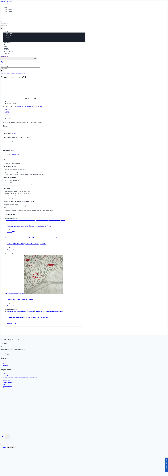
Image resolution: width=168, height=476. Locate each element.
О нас (5, 46)
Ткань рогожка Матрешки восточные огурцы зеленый (28, 317)
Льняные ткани (9, 33)
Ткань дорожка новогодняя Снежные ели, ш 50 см (26, 244)
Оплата (6, 48)
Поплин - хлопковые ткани (23, 106)
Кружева (8, 39)
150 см (14, 133)
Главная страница (5, 73)
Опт (5, 44)
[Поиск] (2, 28)
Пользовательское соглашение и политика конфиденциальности (20, 377)
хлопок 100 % (15, 154)
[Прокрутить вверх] (3, 437)
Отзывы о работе (9, 51)
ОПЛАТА (7, 114)
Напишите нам (8, 9)
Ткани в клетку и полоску (36, 106)
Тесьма (7, 40)
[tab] (44, 109)
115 (13, 150)
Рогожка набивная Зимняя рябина (20, 300)
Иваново (14, 159)
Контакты (7, 53)
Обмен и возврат (9, 42)
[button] (166, 465)
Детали (7, 111)
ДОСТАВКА (8, 112)
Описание (7, 109)
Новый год (8, 37)
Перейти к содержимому (6, 1)
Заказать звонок (4, 56)
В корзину (9, 232)
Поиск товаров (4, 23)
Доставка (7, 49)
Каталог (5, 447)
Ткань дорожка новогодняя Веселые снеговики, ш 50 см (29, 226)
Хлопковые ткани (10, 35)
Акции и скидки (7, 380)
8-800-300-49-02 (8, 7)
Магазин (13, 73)
